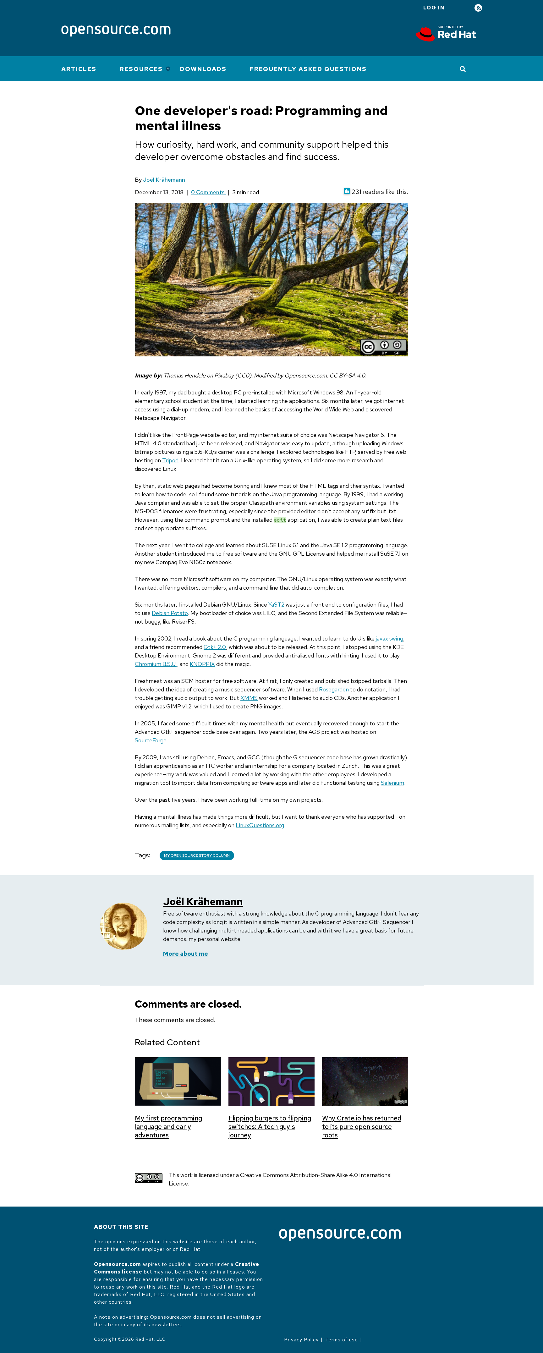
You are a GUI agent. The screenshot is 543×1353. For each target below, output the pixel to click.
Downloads (203, 69)
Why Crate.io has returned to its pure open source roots (361, 1126)
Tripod (170, 460)
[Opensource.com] (116, 31)
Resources (141, 69)
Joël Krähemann (164, 179)
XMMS (249, 697)
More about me (185, 954)
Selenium (392, 782)
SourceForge (151, 740)
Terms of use (341, 1339)
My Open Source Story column (197, 855)
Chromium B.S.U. (156, 664)
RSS (478, 8)
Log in (434, 7)
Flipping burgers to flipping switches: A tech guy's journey (269, 1126)
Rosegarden (334, 689)
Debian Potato (170, 613)
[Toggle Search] (463, 69)
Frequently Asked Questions (308, 69)
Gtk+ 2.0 (215, 647)
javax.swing (389, 638)
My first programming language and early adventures (168, 1126)
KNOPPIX (202, 664)
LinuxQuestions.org (260, 825)
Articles (78, 69)
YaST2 (276, 604)
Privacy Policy (301, 1339)
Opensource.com (117, 1264)
